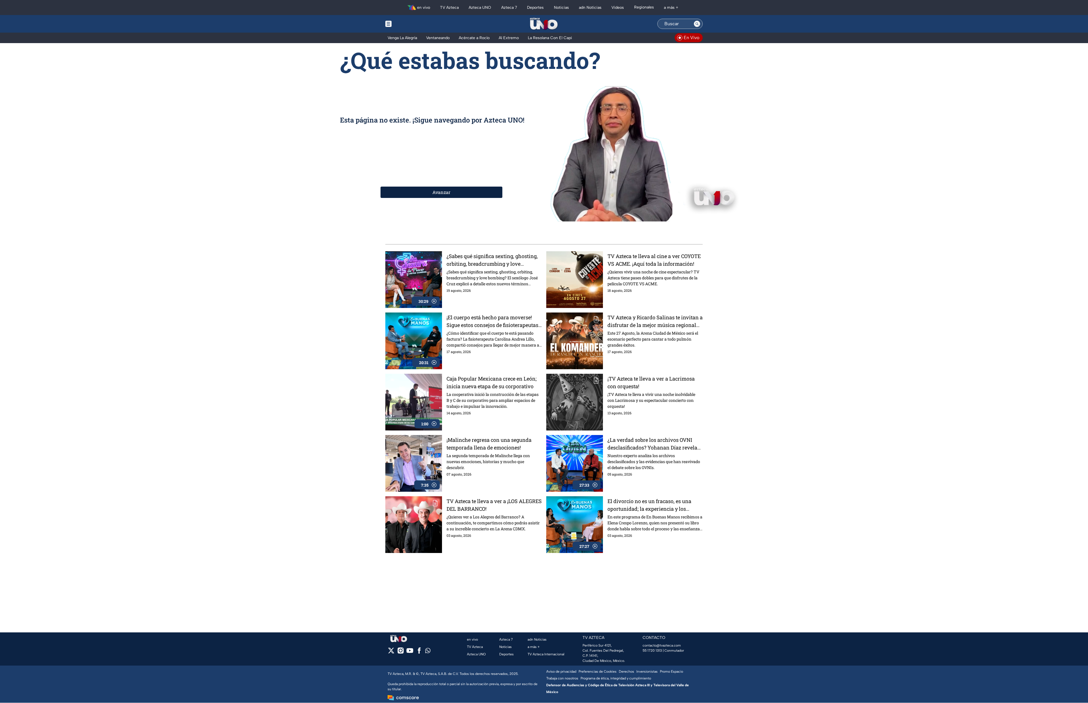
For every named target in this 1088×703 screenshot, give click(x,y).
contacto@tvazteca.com (662, 645)
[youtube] (409, 652)
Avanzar (441, 192)
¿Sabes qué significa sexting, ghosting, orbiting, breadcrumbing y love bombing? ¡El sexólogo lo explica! (492, 260)
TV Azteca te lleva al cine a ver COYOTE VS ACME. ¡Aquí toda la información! (654, 260)
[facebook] (419, 652)
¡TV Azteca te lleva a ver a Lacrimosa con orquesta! (651, 382)
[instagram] (400, 652)
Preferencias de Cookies (598, 672)
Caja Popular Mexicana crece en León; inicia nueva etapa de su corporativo (492, 382)
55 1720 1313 (652, 651)
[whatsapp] (428, 652)
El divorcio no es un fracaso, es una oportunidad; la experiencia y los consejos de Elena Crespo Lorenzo (649, 505)
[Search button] (697, 24)
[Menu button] (408, 23)
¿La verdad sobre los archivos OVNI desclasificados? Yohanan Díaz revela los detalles (652, 443)
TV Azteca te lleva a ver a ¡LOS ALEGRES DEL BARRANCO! (494, 505)
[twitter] (391, 652)
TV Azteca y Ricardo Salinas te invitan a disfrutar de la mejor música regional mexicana (655, 321)
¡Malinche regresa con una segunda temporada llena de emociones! (489, 443)
